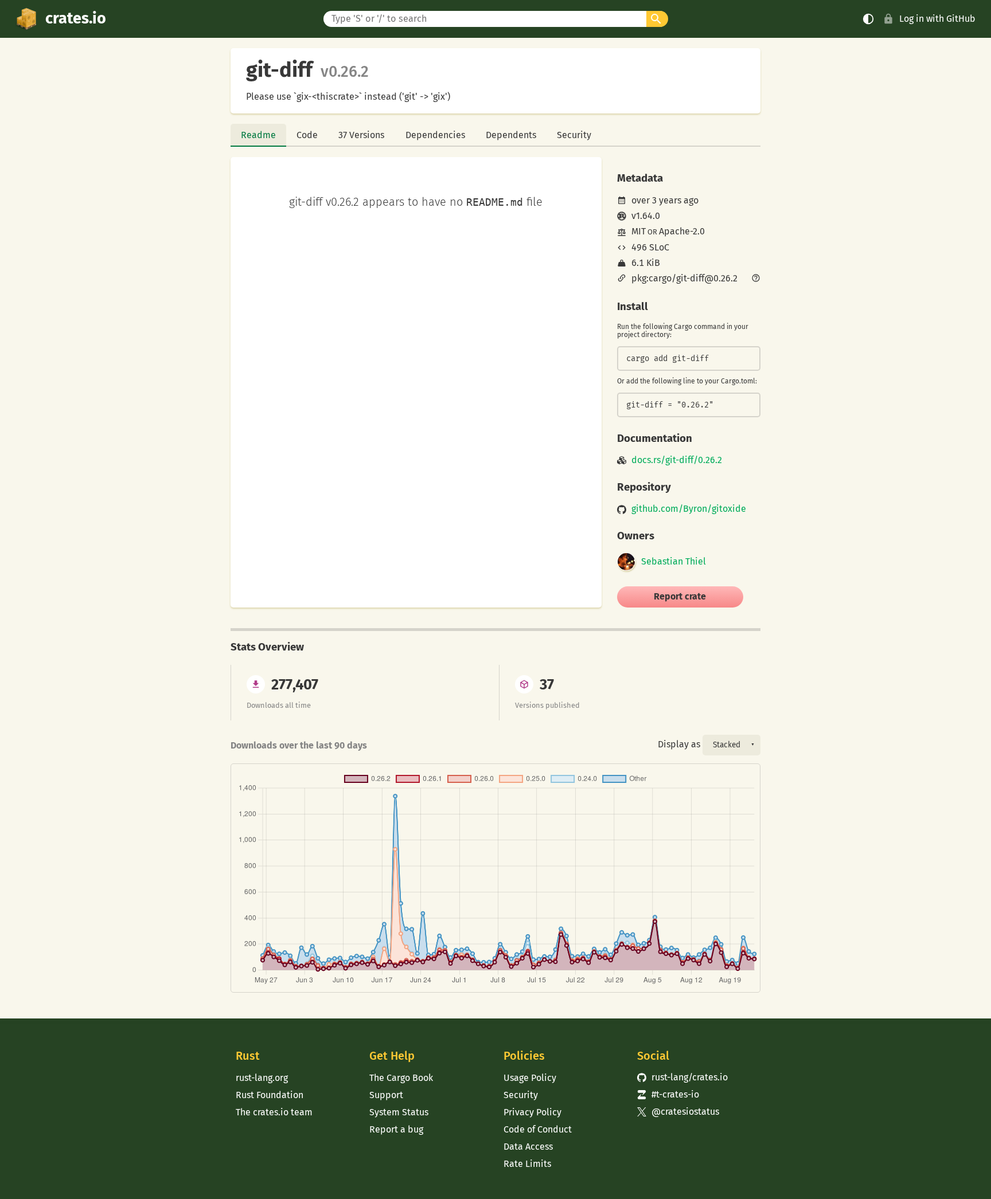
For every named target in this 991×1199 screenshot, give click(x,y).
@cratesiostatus (678, 1111)
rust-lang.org (262, 1077)
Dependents (511, 135)
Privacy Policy (532, 1112)
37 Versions (361, 135)
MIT (638, 231)
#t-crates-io (668, 1094)
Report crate (680, 596)
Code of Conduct (538, 1129)
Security (574, 135)
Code (307, 135)
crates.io (75, 18)
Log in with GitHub (937, 18)
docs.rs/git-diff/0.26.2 (676, 460)
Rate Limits (527, 1163)
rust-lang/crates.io (682, 1077)
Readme (258, 135)
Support (386, 1095)
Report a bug (396, 1129)
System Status (398, 1112)
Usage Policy (530, 1077)
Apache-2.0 (682, 231)
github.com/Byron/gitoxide (688, 509)
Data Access (528, 1146)
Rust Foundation (269, 1095)
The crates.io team (274, 1112)
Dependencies (435, 135)
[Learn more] (755, 279)
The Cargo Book (401, 1077)
